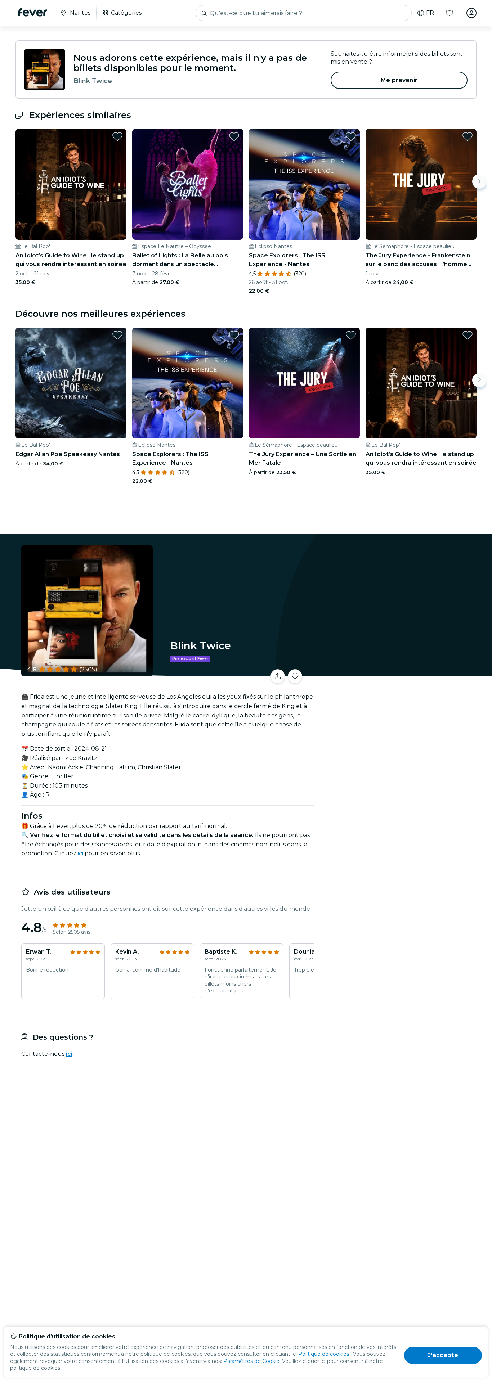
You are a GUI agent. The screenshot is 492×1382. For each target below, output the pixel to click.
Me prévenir (399, 80)
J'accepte (443, 1355)
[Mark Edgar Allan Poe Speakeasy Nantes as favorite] (117, 335)
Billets (396, 672)
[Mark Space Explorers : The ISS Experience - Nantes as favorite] (350, 136)
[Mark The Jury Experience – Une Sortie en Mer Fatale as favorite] (350, 335)
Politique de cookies (323, 1354)
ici (80, 853)
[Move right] (479, 181)
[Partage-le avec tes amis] (277, 676)
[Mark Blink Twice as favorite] (295, 676)
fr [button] (430, 13)
